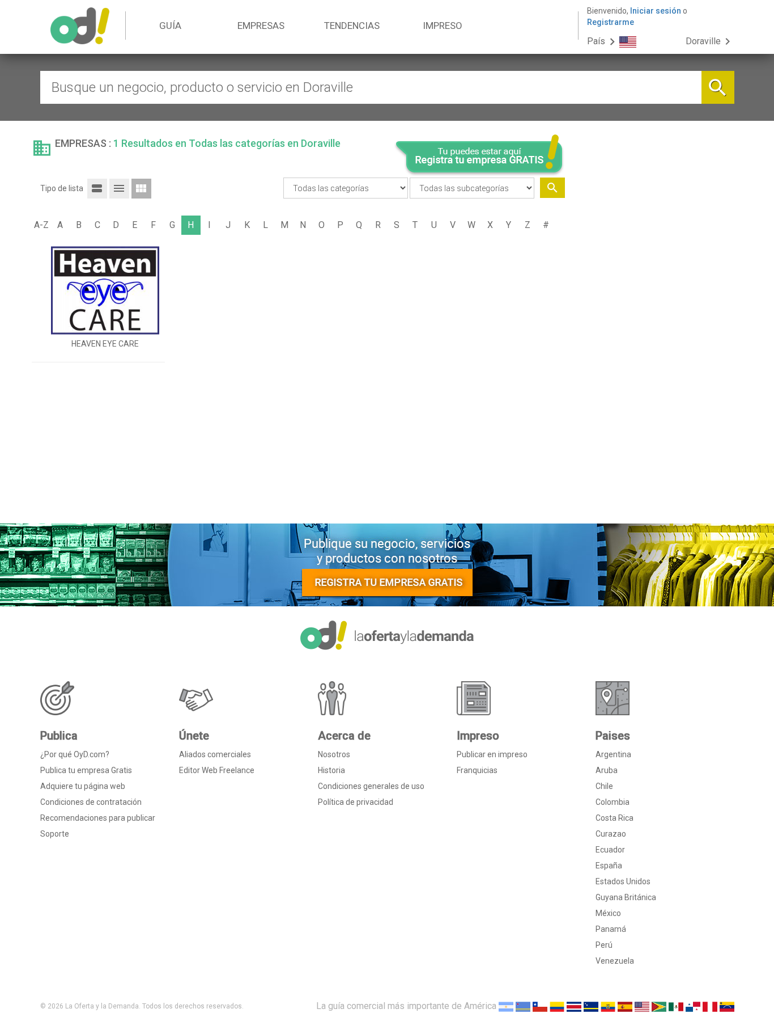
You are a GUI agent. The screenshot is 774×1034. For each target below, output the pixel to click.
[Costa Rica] (574, 1006)
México (608, 913)
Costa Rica (614, 817)
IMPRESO (442, 25)
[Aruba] (523, 1006)
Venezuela (615, 960)
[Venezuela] (727, 1006)
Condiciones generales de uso (371, 786)
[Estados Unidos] (642, 1006)
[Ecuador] (608, 1006)
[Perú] (710, 1006)
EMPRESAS (260, 25)
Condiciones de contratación (91, 802)
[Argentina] (506, 1006)
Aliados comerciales (215, 754)
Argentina (613, 754)
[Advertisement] (653, 342)
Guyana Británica (626, 897)
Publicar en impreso (492, 754)
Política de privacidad (355, 802)
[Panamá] (693, 1006)
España (609, 865)
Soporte (54, 833)
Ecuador (610, 849)
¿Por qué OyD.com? (74, 754)
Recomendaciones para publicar (97, 817)
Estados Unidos (623, 881)
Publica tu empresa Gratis (86, 770)
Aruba (607, 770)
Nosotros (334, 754)
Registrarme (610, 22)
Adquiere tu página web (82, 786)
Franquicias (477, 770)
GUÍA (170, 25)
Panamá (611, 929)
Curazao (611, 833)
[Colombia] (557, 1006)
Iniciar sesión (655, 10)
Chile (604, 786)
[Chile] (540, 1006)
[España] (625, 1006)
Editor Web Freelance (216, 770)
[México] (676, 1006)
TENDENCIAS (352, 25)
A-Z (41, 225)
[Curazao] (591, 1006)
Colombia (613, 802)
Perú (604, 944)
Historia (331, 770)
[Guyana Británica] (659, 1006)
